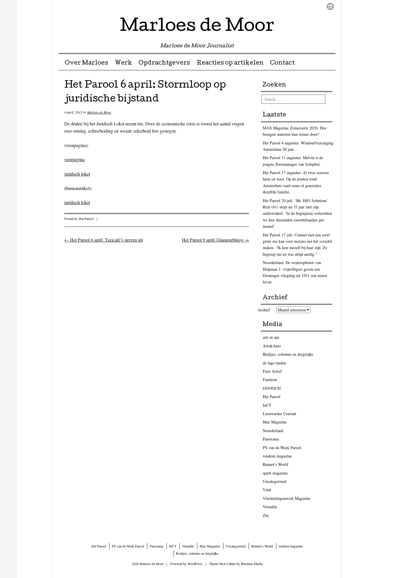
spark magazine (275, 473)
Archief (264, 309)
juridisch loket (77, 174)
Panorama (271, 439)
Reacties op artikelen (230, 63)
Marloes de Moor (197, 27)
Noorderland (273, 430)
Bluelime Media (251, 563)
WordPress (194, 563)
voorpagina (74, 159)
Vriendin (270, 506)
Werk (123, 63)
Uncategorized (274, 481)
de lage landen (274, 363)
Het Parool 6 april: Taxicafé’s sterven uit (103, 240)
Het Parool (86, 218)
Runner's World (275, 464)
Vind (267, 489)
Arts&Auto (272, 346)
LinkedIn (330, 6)
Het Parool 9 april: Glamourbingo (215, 240)
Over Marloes (86, 63)
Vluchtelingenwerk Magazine (286, 498)
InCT (267, 405)
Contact (282, 63)
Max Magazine (275, 422)
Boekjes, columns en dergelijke (288, 354)
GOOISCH (272, 388)
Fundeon (270, 379)
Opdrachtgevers (164, 63)
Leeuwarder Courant (279, 413)
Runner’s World (262, 546)
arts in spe (271, 337)
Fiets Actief (272, 371)
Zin (266, 515)
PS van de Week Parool (282, 447)
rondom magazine (277, 456)
